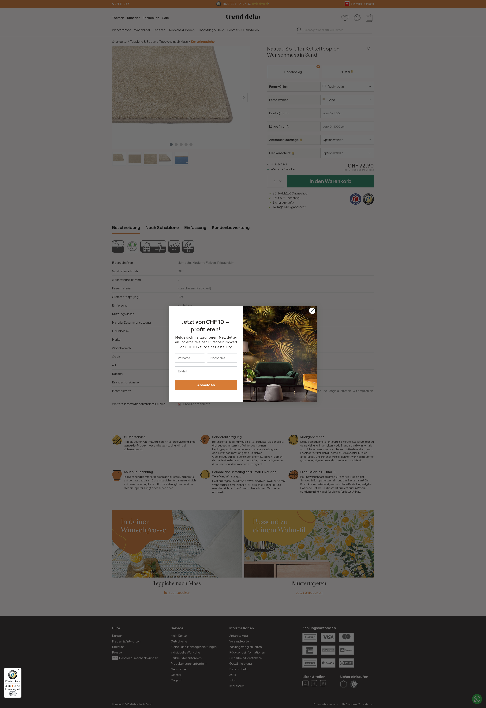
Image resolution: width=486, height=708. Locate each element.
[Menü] (19, 670)
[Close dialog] (312, 310)
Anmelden (206, 385)
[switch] (13, 693)
